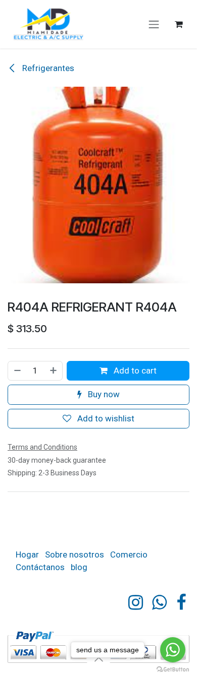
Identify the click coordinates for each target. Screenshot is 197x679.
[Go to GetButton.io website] (173, 669)
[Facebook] (181, 602)
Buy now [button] (103, 394)
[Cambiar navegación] (154, 24)
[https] (159, 602)
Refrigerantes (47, 68)
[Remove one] (17, 371)
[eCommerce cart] (178, 24)
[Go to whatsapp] (172, 649)
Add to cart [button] (134, 370)
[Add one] (54, 371)
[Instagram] (135, 602)
